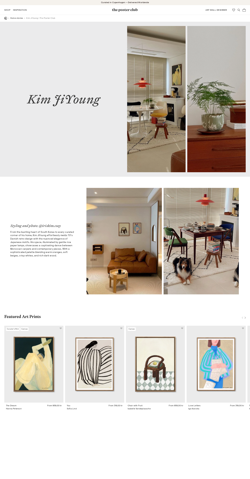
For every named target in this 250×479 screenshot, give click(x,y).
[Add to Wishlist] (60, 328)
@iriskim (46, 225)
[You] (94, 364)
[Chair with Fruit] (155, 364)
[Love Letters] (216, 364)
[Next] (245, 318)
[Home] (5, 18)
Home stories (16, 18)
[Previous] (242, 318)
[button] (7, 10)
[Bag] (244, 10)
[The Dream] (33, 364)
